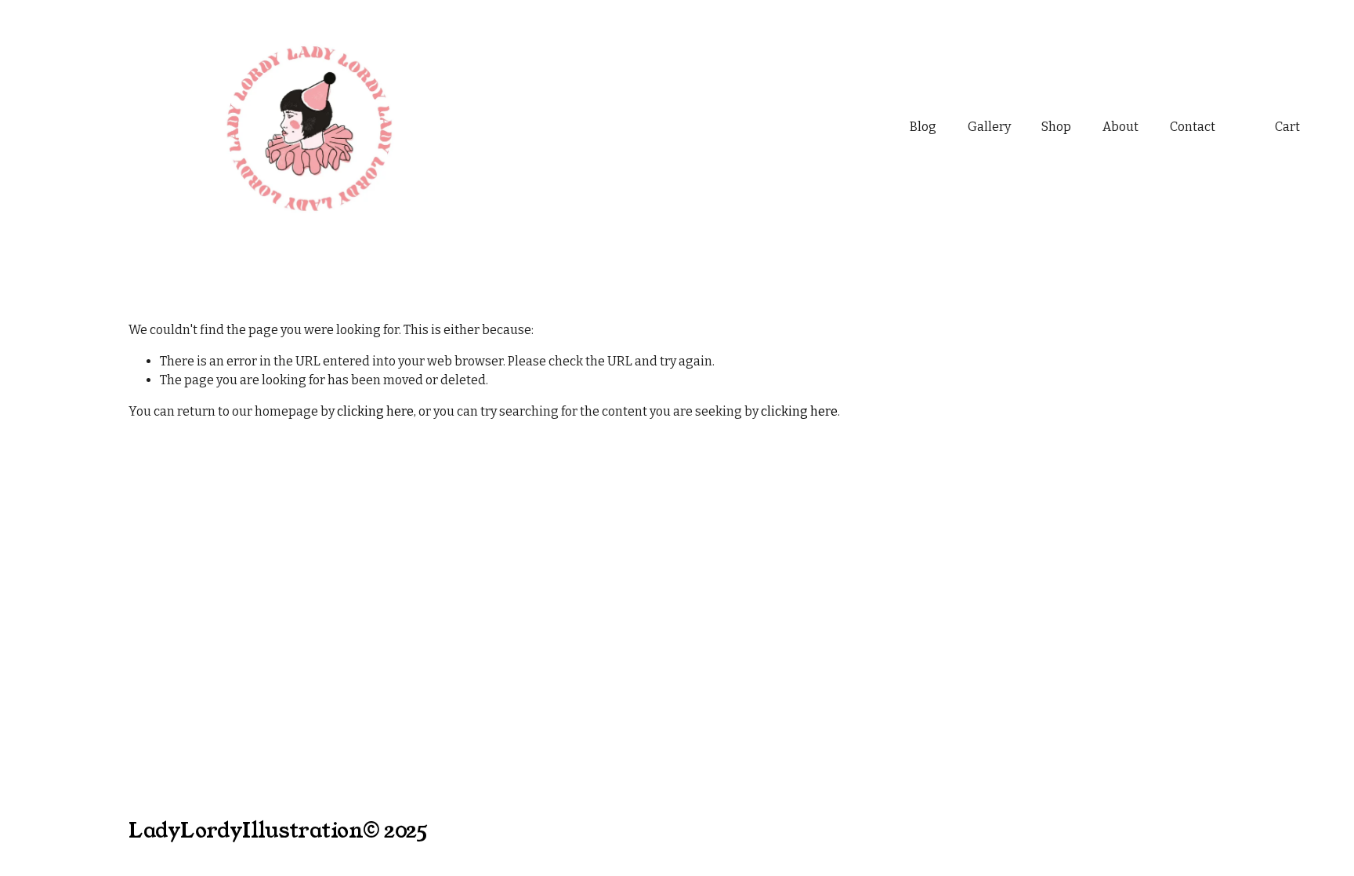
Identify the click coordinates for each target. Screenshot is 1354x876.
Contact (1192, 126)
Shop (1056, 126)
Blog (923, 126)
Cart (1287, 126)
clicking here (375, 411)
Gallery (989, 126)
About (1120, 126)
